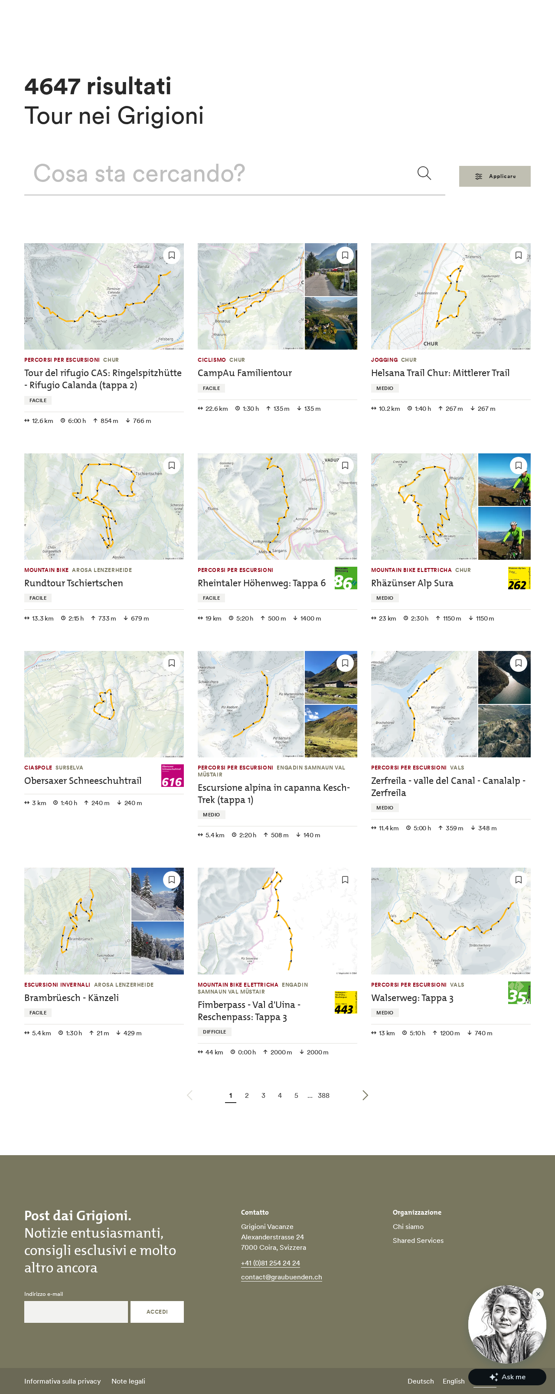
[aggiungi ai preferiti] (171, 255)
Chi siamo (408, 1226)
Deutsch (421, 1381)
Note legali (128, 1381)
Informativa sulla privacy (62, 1381)
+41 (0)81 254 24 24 (270, 1263)
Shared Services (418, 1240)
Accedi (157, 1311)
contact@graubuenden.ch (281, 1276)
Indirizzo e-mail (43, 1294)
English (454, 1381)
